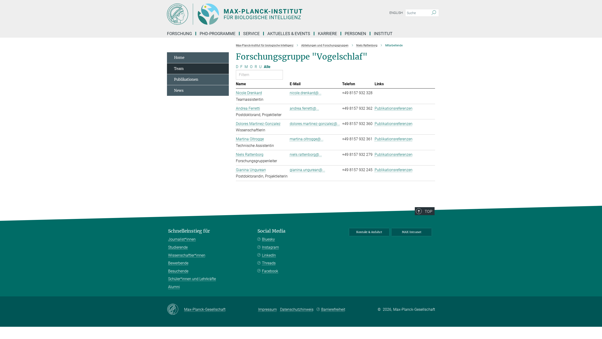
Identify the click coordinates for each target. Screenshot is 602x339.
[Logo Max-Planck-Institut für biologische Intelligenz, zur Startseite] (255, 14)
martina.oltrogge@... (307, 139)
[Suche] (434, 13)
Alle (267, 67)
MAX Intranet (411, 232)
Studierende (178, 247)
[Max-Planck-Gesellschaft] (175, 309)
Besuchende (178, 271)
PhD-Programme (217, 33)
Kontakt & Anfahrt (369, 232)
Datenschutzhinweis (296, 309)
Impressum (267, 309)
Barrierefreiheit (333, 309)
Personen (355, 33)
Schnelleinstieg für (189, 231)
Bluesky (268, 239)
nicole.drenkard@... (305, 93)
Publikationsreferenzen (393, 108)
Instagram (270, 247)
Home (179, 57)
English (396, 13)
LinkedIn (269, 255)
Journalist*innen (182, 239)
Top (428, 211)
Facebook (270, 271)
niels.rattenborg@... (306, 154)
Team (179, 68)
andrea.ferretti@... (304, 108)
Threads (269, 263)
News (179, 90)
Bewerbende (178, 263)
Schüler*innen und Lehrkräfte (192, 279)
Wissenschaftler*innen (186, 255)
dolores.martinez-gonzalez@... (315, 123)
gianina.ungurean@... (307, 170)
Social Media (271, 231)
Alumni (174, 287)
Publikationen (186, 79)
